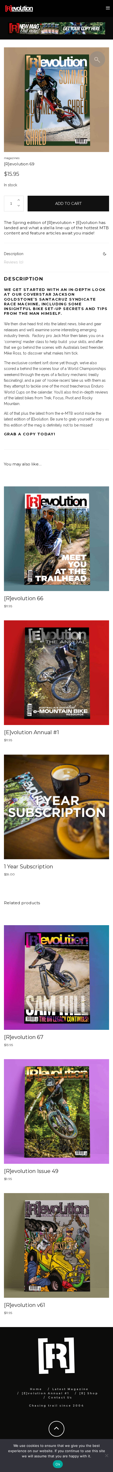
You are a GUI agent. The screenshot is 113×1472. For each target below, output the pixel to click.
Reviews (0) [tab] (13, 262)
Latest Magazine (70, 1389)
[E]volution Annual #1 (45, 1393)
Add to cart (68, 203)
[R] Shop (88, 1393)
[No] (106, 1455)
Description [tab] (13, 254)
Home (36, 1389)
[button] (97, 59)
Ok (57, 1464)
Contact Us (60, 1397)
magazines (11, 158)
